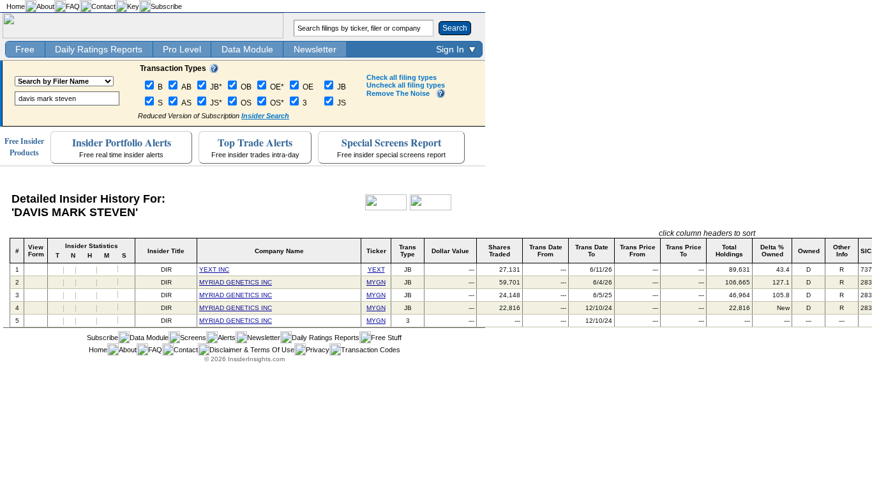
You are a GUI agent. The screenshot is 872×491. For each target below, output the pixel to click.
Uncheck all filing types (405, 85)
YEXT (376, 269)
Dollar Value (450, 250)
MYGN (376, 282)
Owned (809, 250)
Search (454, 28)
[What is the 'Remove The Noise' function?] (440, 95)
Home (15, 6)
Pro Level (182, 49)
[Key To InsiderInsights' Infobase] (213, 70)
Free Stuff (386, 337)
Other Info (841, 251)
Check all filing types (401, 77)
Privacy (317, 350)
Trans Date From (545, 251)
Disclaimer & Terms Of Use (251, 350)
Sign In (450, 49)
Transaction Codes (370, 350)
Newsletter (315, 49)
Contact (103, 6)
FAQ (73, 6)
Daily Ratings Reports (98, 49)
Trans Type (407, 251)
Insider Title (165, 250)
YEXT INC (214, 269)
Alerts (227, 337)
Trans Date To (591, 251)
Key (133, 6)
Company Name (279, 250)
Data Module (247, 49)
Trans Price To (684, 251)
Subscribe (166, 6)
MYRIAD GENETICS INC (235, 282)
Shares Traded (499, 251)
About (45, 6)
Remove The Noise (398, 93)
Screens (193, 337)
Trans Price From (638, 251)
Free (24, 49)
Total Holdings (729, 251)
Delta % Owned (772, 251)
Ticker (376, 250)
